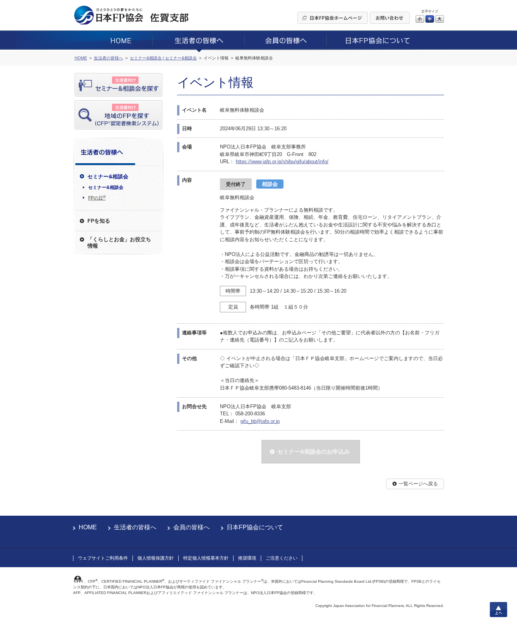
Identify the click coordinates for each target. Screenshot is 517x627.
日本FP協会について (255, 527)
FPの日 (97, 198)
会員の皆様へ (191, 527)
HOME (88, 527)
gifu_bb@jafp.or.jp (260, 421)
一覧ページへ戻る (418, 484)
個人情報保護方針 (155, 558)
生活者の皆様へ (135, 527)
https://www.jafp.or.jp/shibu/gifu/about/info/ (282, 161)
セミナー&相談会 (105, 187)
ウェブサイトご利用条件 (103, 558)
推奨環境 (247, 558)
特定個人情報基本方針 (206, 558)
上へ (498, 610)
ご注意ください (281, 558)
